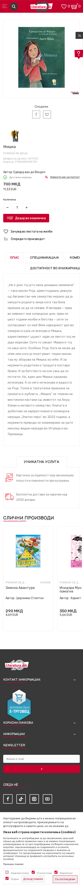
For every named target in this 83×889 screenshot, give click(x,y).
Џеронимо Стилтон (30, 598)
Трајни (15, 879)
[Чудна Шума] (15, 136)
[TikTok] (21, 799)
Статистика (44, 873)
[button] (41, 231)
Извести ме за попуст (65, 177)
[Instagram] (34, 799)
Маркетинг (66, 873)
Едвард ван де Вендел (29, 172)
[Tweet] (47, 114)
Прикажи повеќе (13, 864)
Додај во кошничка (30, 218)
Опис (14, 258)
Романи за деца (15, 153)
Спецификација (44, 258)
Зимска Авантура (20, 588)
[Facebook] (36, 114)
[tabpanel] (41, 57)
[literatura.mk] (41, 7)
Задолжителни (20, 873)
